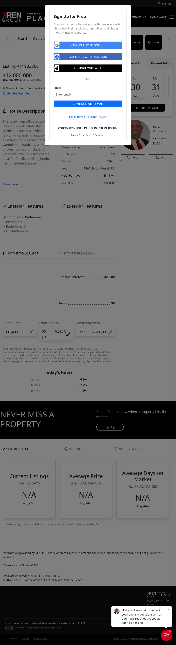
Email (57, 88)
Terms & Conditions (95, 135)
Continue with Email (88, 104)
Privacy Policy (77, 135)
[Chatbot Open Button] (166, 635)
